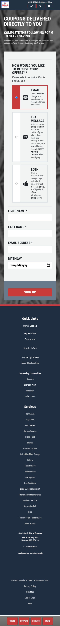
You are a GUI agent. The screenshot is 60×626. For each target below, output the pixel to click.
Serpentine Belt (30, 506)
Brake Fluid (30, 437)
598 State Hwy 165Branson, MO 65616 (30, 538)
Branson (30, 379)
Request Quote (30, 333)
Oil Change (30, 414)
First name (17, 211)
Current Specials (30, 326)
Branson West (30, 385)
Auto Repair (30, 425)
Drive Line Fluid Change (30, 454)
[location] (40, 6)
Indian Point (30, 396)
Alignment (30, 419)
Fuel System (30, 477)
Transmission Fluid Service (30, 517)
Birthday (15, 258)
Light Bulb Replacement (30, 489)
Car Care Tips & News (30, 357)
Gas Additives (30, 483)
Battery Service (30, 431)
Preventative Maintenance (30, 494)
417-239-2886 (30, 546)
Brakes (30, 442)
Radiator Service (30, 500)
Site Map (30, 592)
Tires (30, 512)
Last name (17, 227)
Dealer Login (30, 597)
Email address (20, 242)
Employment (30, 339)
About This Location (30, 363)
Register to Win (30, 348)
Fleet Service (30, 465)
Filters (30, 460)
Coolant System (30, 448)
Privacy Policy (30, 586)
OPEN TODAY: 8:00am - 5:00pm (40, 2)
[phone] (32, 6)
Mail (30, 603)
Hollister (30, 390)
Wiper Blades (30, 523)
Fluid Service (30, 471)
